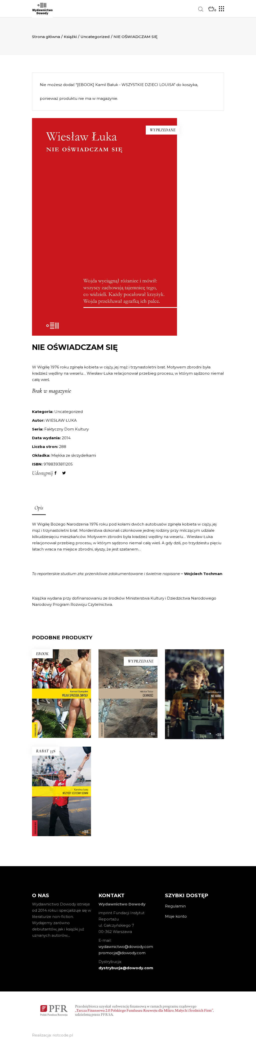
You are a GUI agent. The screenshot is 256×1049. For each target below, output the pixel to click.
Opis (38, 507)
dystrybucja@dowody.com (125, 967)
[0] (211, 9)
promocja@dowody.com (122, 952)
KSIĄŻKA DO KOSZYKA (61, 834)
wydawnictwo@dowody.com (125, 946)
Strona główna (46, 36)
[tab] (39, 508)
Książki (70, 36)
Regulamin (175, 906)
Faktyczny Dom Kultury (66, 429)
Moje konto (176, 916)
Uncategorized (95, 36)
